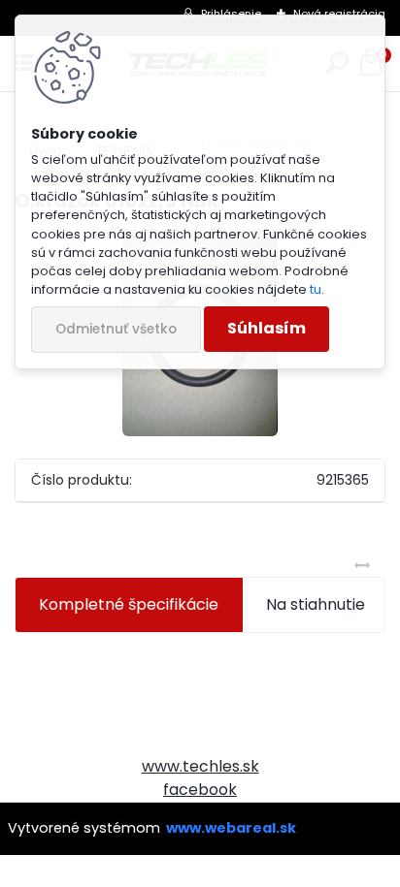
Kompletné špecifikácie (128, 604)
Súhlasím (266, 328)
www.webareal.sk (231, 828)
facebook (200, 789)
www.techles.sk (200, 766)
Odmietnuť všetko (116, 329)
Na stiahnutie (315, 604)
